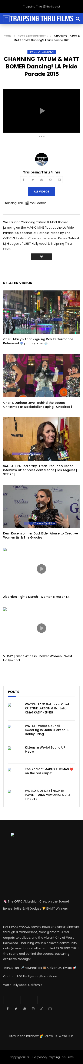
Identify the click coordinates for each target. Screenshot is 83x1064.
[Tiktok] (41, 1000)
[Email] (59, 179)
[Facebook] (23, 179)
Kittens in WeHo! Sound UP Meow (45, 749)
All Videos (41, 191)
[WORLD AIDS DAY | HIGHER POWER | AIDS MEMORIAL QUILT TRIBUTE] (14, 796)
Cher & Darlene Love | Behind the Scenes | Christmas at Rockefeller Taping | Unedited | (37, 405)
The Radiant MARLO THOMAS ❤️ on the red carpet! (49, 771)
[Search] (77, 18)
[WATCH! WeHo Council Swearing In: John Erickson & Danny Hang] (14, 731)
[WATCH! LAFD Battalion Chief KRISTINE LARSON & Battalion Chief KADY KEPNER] (14, 709)
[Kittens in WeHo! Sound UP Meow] (14, 752)
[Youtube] (41, 179)
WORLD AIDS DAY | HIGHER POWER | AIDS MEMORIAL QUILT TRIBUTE (48, 795)
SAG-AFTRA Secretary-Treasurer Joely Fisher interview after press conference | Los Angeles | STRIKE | (40, 470)
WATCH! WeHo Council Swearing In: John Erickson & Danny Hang (47, 730)
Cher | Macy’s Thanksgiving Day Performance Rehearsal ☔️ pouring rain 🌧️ (38, 341)
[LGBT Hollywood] (41, 18)
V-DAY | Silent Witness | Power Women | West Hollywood (37, 658)
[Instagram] (50, 179)
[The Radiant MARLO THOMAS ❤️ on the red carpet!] (14, 774)
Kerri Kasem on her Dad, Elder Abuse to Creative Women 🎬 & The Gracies (40, 535)
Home (7, 35)
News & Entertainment (33, 35)
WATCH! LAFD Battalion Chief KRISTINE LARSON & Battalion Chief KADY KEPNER (47, 708)
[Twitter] (32, 179)
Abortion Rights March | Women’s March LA (36, 597)
